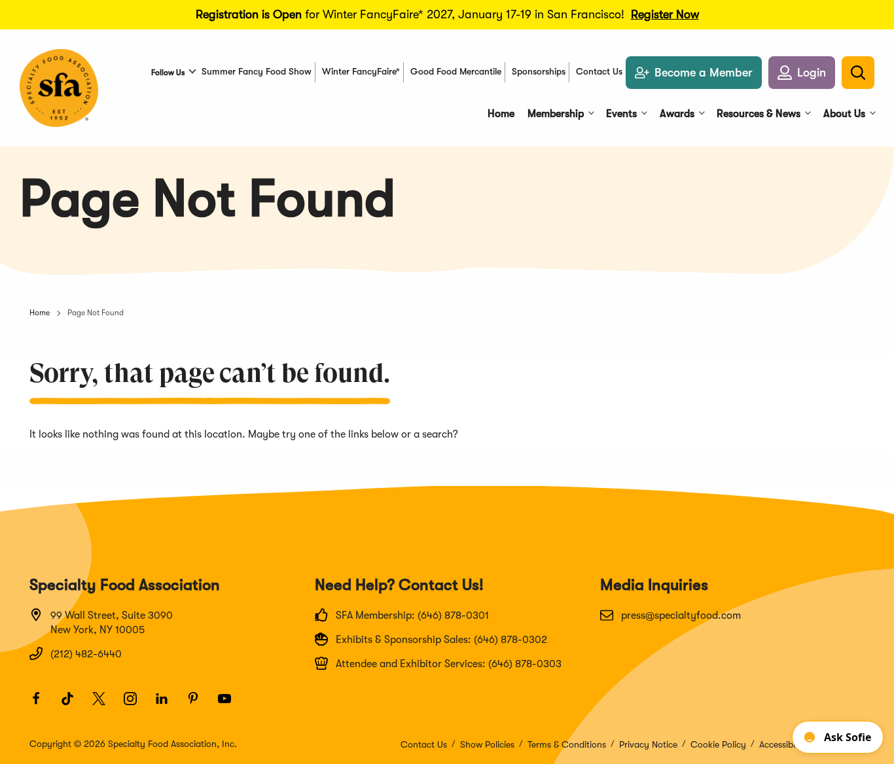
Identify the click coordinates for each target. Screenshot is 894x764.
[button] (801, 72)
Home (39, 312)
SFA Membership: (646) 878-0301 (412, 615)
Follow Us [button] (168, 72)
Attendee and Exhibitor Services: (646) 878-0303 (449, 664)
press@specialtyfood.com (681, 615)
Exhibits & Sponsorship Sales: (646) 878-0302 (441, 640)
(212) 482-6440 (86, 654)
